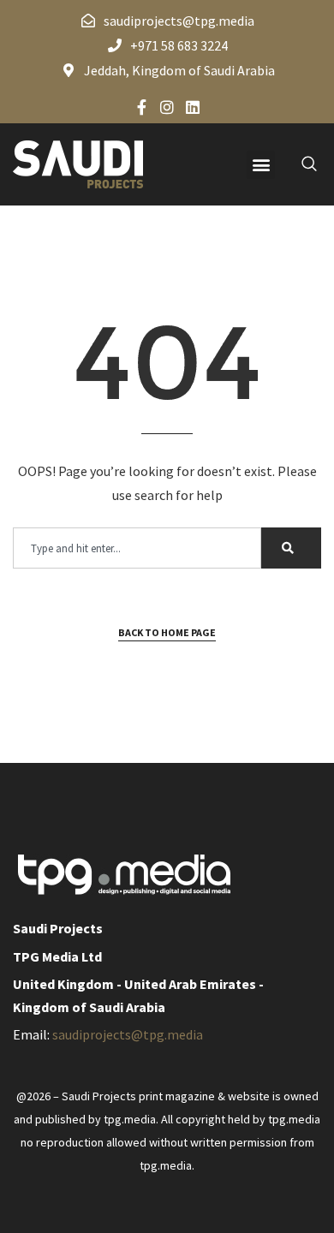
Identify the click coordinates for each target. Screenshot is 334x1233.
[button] (261, 165)
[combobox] (137, 548)
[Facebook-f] (141, 107)
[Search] (291, 548)
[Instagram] (167, 107)
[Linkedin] (192, 107)
